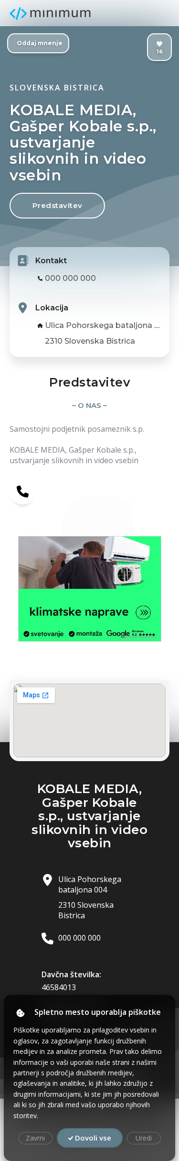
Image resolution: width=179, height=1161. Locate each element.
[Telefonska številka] (23, 491)
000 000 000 (70, 278)
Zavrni (35, 1137)
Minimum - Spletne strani (50, 13)
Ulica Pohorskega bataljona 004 (107, 325)
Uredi (144, 1137)
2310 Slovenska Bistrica (90, 341)
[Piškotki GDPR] (20, 1013)
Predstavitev (57, 205)
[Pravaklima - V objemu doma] (90, 562)
